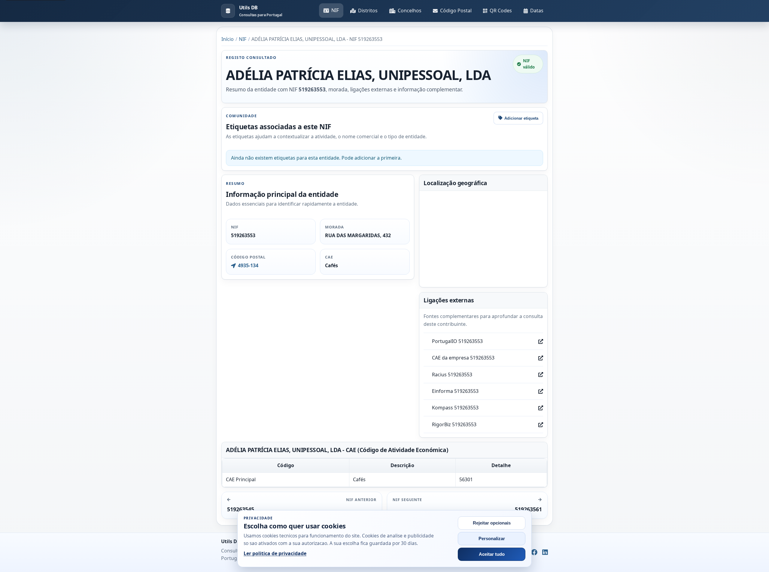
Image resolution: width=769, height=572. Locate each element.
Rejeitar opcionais (492, 523)
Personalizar (492, 538)
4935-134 (248, 265)
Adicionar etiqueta (521, 118)
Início (227, 39)
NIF (335, 10)
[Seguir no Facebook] (534, 552)
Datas (536, 10)
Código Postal (456, 10)
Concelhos (409, 10)
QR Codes (501, 10)
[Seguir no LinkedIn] (545, 552)
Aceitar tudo (492, 554)
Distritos (368, 10)
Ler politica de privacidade (275, 553)
